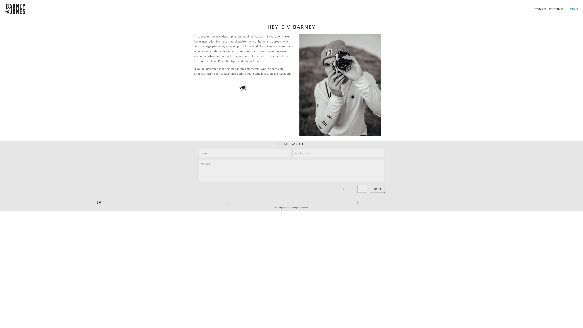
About (574, 9)
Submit (377, 189)
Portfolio (556, 9)
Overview (540, 9)
